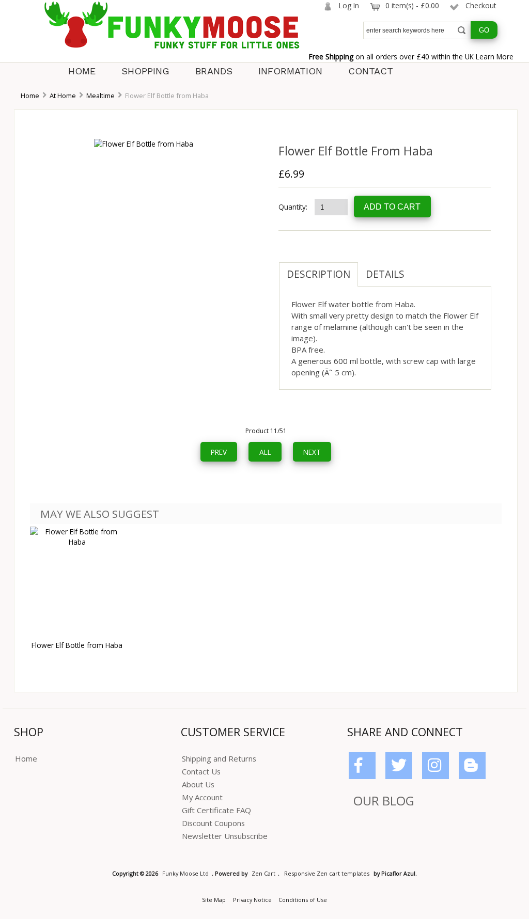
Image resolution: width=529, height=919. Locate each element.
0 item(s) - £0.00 (412, 5)
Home (82, 71)
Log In (349, 5)
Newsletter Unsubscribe (225, 836)
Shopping (145, 71)
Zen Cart (263, 873)
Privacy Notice (252, 900)
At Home (63, 95)
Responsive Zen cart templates (326, 873)
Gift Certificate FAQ (216, 810)
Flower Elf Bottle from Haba (77, 645)
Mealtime (100, 95)
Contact (370, 71)
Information (290, 71)
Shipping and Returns (219, 758)
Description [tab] (318, 274)
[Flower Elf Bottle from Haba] (143, 144)
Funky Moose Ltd (185, 873)
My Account (202, 797)
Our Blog (383, 800)
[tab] (420, 269)
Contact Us (201, 771)
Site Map (214, 900)
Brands (213, 71)
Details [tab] (385, 274)
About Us (198, 784)
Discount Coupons (213, 823)
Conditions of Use (302, 900)
